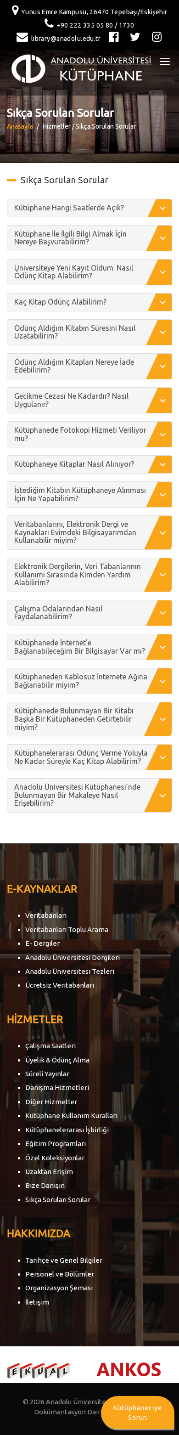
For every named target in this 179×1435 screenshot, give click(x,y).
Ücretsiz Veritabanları (59, 985)
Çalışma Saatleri (50, 1046)
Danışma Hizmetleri (57, 1087)
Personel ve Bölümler (59, 1274)
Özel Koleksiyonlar (54, 1158)
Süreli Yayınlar (47, 1074)
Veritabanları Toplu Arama (66, 929)
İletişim (37, 1302)
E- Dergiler (42, 943)
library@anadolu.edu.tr (66, 38)
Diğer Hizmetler (51, 1102)
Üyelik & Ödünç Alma (57, 1060)
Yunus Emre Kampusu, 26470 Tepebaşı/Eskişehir (94, 12)
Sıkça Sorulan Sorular (57, 1199)
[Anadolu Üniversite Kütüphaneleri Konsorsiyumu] (128, 1369)
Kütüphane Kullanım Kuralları (71, 1115)
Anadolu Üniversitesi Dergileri (72, 957)
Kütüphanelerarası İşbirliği (67, 1130)
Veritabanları (46, 915)
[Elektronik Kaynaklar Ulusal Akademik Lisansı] (38, 1369)
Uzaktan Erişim (49, 1171)
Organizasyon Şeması (59, 1288)
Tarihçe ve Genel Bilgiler (63, 1260)
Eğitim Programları (55, 1143)
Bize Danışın (45, 1185)
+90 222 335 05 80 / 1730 (95, 25)
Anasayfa (20, 126)
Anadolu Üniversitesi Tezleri (69, 971)
